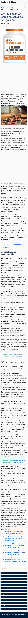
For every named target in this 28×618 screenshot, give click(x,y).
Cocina (3, 576)
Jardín (3, 597)
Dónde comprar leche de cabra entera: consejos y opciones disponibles (14, 533)
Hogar (3, 594)
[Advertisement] (14, 79)
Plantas (3, 603)
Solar (2, 609)
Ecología (3, 585)
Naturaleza (4, 600)
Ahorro (9, 7)
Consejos (4, 579)
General (3, 588)
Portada (3, 7)
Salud (3, 606)
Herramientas (5, 591)
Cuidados (4, 582)
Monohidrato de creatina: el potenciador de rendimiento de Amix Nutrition (14, 538)
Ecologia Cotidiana (8, 2)
